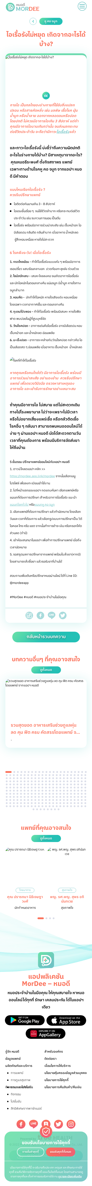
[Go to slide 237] (32, 803)
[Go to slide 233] (17, 803)
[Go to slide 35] (49, 775)
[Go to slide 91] (85, 781)
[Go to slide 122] (32, 787)
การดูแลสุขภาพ (20, 1080)
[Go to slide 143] (24, 791)
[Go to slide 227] (78, 800)
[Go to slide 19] (75, 772)
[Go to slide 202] (71, 797)
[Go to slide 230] (7, 803)
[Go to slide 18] (71, 772)
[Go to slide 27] (21, 775)
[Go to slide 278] (41, 809)
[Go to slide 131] (64, 787)
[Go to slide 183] (85, 794)
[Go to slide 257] (21, 806)
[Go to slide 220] (53, 800)
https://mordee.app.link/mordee (32, 476)
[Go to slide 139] (10, 791)
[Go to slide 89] (78, 781)
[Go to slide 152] (57, 791)
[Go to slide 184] (7, 797)
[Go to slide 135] (78, 787)
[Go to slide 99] (32, 784)
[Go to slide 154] (64, 791)
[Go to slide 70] (10, 781)
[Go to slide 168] (32, 794)
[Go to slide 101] (39, 784)
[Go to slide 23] (7, 775)
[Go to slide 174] (53, 794)
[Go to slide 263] (42, 806)
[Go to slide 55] (39, 778)
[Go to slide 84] (60, 781)
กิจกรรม (16, 1094)
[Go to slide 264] (46, 806)
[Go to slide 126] (46, 787)
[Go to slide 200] (64, 797)
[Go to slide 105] (53, 784)
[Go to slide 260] (32, 806)
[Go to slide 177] (64, 794)
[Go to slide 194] (42, 797)
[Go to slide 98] (28, 784)
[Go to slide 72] (17, 781)
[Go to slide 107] (60, 784)
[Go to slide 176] (60, 794)
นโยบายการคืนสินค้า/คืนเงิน (63, 1087)
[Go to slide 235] (24, 803)
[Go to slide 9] (39, 772)
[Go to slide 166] (24, 794)
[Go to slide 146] (35, 791)
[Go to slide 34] (46, 775)
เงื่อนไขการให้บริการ (57, 1065)
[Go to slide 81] (49, 781)
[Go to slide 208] (10, 800)
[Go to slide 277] (37, 809)
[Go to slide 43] (78, 775)
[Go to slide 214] (32, 800)
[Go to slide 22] (86, 772)
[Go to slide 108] (64, 784)
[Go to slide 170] (39, 794)
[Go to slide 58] (49, 778)
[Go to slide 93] (10, 784)
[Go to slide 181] (78, 794)
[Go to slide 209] (14, 800)
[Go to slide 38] (60, 775)
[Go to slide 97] (24, 784)
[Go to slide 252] (85, 803)
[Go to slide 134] (74, 787)
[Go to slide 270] (67, 806)
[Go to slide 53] (32, 778)
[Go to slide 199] (60, 797)
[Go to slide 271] (71, 806)
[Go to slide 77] (35, 781)
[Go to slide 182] (82, 794)
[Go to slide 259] (28, 806)
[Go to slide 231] (10, 803)
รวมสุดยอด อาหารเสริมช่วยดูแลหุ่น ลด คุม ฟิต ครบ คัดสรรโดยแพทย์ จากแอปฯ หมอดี (46, 732)
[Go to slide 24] (10, 775)
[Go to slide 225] (71, 800)
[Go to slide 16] (64, 772)
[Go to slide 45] (85, 775)
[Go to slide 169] (35, 794)
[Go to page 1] (41, 918)
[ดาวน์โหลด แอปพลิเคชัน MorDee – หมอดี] (25, 1020)
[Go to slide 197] (53, 797)
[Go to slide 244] (57, 803)
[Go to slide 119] (21, 787)
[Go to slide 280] (48, 809)
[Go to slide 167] (28, 794)
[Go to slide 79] (42, 781)
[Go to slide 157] (74, 791)
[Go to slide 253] (7, 806)
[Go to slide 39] (64, 775)
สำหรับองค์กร (53, 1051)
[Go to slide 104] (49, 784)
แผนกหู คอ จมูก (44, 504)
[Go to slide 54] (35, 778)
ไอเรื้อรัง (62, 132)
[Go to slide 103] (46, 784)
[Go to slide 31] (35, 775)
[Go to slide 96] (21, 784)
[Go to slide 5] (25, 772)
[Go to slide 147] (39, 791)
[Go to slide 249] (74, 803)
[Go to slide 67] (82, 778)
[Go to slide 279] (44, 809)
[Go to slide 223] (64, 800)
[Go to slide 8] (36, 772)
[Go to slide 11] (46, 772)
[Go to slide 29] (28, 775)
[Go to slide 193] (39, 797)
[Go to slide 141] (17, 791)
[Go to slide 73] (21, 781)
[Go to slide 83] (57, 781)
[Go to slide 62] (64, 778)
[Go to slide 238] (35, 803)
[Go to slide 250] (78, 803)
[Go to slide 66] (78, 778)
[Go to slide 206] (85, 797)
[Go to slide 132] (67, 787)
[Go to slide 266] (53, 806)
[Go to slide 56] (42, 778)
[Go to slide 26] (17, 775)
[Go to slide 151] (53, 791)
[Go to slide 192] (35, 797)
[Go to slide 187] (17, 797)
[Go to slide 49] (17, 778)
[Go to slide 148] (42, 791)
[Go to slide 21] (82, 772)
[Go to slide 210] (17, 800)
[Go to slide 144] (28, 791)
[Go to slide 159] (82, 791)
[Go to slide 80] (46, 781)
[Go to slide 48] (14, 778)
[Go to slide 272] (74, 806)
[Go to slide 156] (71, 791)
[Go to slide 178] (67, 794)
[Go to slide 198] (57, 797)
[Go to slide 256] (17, 806)
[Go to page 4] (53, 918)
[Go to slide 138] (7, 791)
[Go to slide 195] (46, 797)
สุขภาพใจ (67, 890)
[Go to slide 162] (10, 794)
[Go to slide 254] (10, 806)
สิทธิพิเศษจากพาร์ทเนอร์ (26, 1108)
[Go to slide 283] (58, 809)
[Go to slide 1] (8, 772)
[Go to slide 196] (49, 797)
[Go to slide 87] (71, 781)
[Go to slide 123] (35, 787)
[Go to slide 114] (85, 784)
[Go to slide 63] (67, 778)
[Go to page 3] (50, 918)
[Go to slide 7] (32, 772)
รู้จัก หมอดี (12, 1051)
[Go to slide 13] (53, 772)
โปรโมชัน (16, 1101)
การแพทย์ (17, 1072)
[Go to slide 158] (78, 791)
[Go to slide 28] (24, 775)
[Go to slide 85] (64, 781)
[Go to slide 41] (71, 775)
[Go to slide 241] (46, 803)
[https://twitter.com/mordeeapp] (58, 1124)
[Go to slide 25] (14, 775)
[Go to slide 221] (57, 800)
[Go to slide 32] (39, 775)
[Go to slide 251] (82, 803)
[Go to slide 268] (60, 806)
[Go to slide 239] (39, 803)
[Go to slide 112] (78, 784)
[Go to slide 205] (82, 797)
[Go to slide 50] (21, 778)
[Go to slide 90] (82, 781)
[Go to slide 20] (78, 772)
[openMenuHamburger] (82, 6)
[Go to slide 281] (51, 809)
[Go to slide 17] (68, 772)
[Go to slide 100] (35, 784)
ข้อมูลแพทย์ (13, 1058)
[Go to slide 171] (42, 794)
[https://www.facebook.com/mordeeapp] (21, 1124)
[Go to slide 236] (28, 803)
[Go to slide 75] (28, 781)
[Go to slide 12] (50, 772)
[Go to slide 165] (21, 794)
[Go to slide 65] (74, 778)
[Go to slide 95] (17, 784)
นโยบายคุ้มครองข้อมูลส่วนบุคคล (65, 1072)
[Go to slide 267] (57, 806)
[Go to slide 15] (61, 772)
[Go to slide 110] (71, 784)
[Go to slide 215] (35, 800)
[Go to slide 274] (82, 806)
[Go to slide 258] (24, 806)
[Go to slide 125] (42, 787)
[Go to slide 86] (67, 781)
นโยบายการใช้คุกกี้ (56, 1080)
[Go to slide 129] (57, 787)
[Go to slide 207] (7, 800)
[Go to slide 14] (57, 772)
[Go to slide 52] (28, 778)
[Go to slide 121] (28, 787)
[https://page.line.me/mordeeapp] (33, 1124)
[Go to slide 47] (10, 778)
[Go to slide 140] (14, 791)
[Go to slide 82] (53, 781)
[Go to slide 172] (46, 794)
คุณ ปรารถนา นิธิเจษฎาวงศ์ (25, 899)
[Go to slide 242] (49, 803)
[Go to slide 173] (49, 794)
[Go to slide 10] (43, 772)
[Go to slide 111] (74, 784)
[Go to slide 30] (32, 775)
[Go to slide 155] (67, 791)
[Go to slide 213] (28, 800)
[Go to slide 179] (71, 794)
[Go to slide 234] (21, 803)
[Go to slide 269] (64, 806)
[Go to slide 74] (24, 781)
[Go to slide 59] (53, 778)
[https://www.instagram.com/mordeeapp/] (71, 1124)
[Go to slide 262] (39, 806)
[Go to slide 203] (74, 797)
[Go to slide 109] (67, 784)
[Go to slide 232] (14, 803)
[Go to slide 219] (49, 800)
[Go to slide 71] (14, 781)
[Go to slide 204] (78, 797)
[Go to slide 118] (17, 787)
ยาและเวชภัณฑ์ (20, 1087)
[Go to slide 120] (24, 787)
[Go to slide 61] (60, 778)
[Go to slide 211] (21, 800)
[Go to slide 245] (60, 803)
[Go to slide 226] (74, 800)
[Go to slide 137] (85, 787)
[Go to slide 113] (82, 784)
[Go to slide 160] (85, 791)
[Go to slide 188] (21, 797)
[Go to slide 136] (82, 787)
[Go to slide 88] (74, 781)
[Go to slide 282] (55, 809)
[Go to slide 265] (49, 806)
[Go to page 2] (46, 918)
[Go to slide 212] (24, 800)
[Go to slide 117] (14, 787)
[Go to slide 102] (42, 784)
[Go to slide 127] (49, 787)
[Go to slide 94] (14, 784)
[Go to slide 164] (17, 794)
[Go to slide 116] (10, 787)
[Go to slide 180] (74, 794)
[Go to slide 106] (57, 784)
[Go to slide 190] (28, 797)
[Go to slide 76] (32, 781)
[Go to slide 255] (14, 806)
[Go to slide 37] (57, 775)
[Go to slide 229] (85, 800)
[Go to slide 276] (33, 809)
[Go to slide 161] (7, 794)
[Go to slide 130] (60, 787)
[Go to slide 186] (14, 797)
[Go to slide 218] (46, 800)
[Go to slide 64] (71, 778)
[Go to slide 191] (32, 797)
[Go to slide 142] (21, 791)
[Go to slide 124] (39, 787)
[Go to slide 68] (85, 778)
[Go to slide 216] (39, 800)
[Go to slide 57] (46, 778)
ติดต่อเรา (50, 1058)
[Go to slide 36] (53, 775)
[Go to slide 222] (60, 800)
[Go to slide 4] (21, 772)
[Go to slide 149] (46, 791)
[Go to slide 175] (57, 794)
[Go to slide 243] (53, 803)
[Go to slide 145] (32, 791)
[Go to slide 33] (42, 775)
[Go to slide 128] (53, 787)
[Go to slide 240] (42, 803)
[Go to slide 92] (7, 784)
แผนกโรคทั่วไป (19, 504)
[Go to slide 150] (49, 791)
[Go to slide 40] (67, 775)
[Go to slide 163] (14, 794)
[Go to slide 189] (24, 797)
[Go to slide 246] (64, 803)
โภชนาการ (25, 890)
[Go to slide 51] (24, 778)
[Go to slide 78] (39, 781)
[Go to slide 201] (67, 797)
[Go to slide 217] (42, 800)
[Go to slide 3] (18, 772)
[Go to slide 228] (82, 800)
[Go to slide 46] (7, 778)
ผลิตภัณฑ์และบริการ (18, 1065)
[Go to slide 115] (7, 787)
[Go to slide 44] (82, 775)
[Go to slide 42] (74, 775)
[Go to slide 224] (67, 800)
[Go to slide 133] (71, 787)
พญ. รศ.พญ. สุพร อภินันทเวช (67, 899)
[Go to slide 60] (57, 778)
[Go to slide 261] (35, 806)
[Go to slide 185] (10, 797)
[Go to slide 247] (67, 803)
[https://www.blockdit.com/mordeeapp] (46, 1124)
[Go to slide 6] (28, 772)
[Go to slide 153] (60, 791)
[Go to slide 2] (14, 772)
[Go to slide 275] (85, 806)
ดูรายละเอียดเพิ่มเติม (70, 1176)
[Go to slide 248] (71, 803)
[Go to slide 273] (78, 806)
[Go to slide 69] (7, 781)
